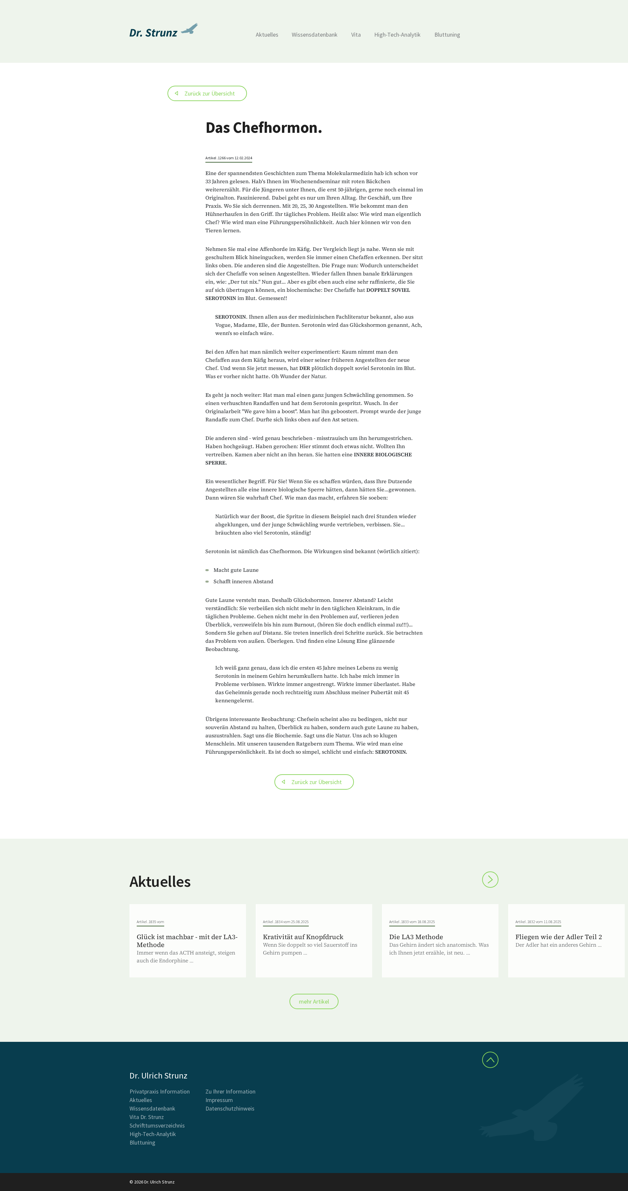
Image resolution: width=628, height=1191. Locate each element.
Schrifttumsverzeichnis (157, 1125)
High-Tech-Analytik (397, 34)
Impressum (219, 1100)
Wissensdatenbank (315, 34)
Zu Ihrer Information (230, 1091)
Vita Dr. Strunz (147, 1117)
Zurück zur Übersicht (209, 93)
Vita (356, 34)
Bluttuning (447, 34)
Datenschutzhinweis (229, 1108)
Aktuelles (267, 34)
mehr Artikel (314, 1001)
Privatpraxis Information (160, 1091)
